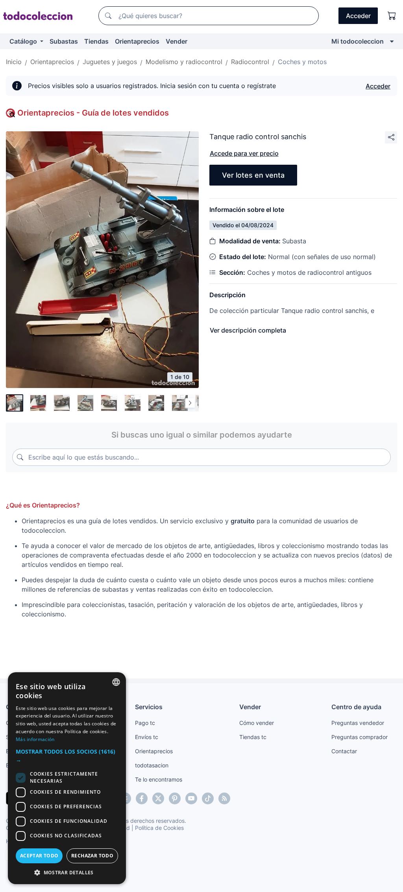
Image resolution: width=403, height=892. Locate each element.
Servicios (149, 707)
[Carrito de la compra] (392, 16)
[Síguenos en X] (158, 798)
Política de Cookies (159, 827)
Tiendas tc (252, 737)
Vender (176, 41)
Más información (35, 739)
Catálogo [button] (24, 41)
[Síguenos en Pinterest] (175, 798)
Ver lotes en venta (253, 175)
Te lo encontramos (158, 779)
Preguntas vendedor (357, 722)
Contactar (344, 751)
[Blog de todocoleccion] (224, 798)
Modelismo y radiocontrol (184, 62)
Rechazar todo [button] (92, 855)
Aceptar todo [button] (39, 855)
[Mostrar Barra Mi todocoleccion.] (392, 41)
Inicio (14, 62)
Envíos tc (146, 737)
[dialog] (67, 778)
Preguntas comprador (359, 737)
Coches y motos (302, 62)
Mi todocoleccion (357, 41)
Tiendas (96, 41)
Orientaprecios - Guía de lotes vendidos (93, 113)
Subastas (64, 41)
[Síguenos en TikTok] (208, 798)
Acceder (378, 86)
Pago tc (145, 722)
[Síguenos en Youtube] (191, 798)
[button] (67, 755)
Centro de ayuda (356, 707)
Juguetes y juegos (110, 62)
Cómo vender (256, 722)
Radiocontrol (250, 62)
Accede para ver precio (244, 153)
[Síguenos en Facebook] (142, 798)
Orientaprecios (137, 41)
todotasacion (151, 765)
